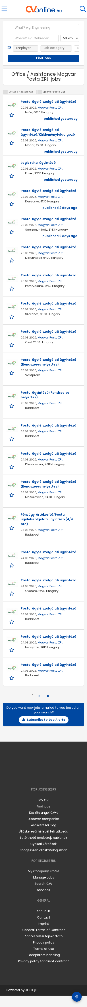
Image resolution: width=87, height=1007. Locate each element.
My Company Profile (43, 871)
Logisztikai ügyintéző (38, 162)
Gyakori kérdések (43, 844)
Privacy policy (43, 942)
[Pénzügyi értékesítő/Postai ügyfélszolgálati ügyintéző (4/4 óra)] (12, 517)
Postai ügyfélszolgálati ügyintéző (48, 101)
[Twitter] (54, 776)
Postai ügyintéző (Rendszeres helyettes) (45, 394)
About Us (43, 911)
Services (43, 890)
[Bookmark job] (12, 114)
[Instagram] (40, 776)
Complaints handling (43, 955)
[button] (10, 47)
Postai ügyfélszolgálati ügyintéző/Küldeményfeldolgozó (48, 132)
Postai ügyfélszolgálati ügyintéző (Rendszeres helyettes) (48, 362)
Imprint (43, 923)
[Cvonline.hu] (44, 7)
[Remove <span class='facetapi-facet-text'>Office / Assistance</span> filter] (6, 92)
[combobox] (46, 27)
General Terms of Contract (43, 930)
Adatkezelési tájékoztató (44, 936)
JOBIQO (31, 990)
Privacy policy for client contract (43, 961)
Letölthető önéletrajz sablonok (43, 837)
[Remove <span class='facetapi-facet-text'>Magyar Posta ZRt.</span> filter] (40, 92)
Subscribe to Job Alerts (46, 719)
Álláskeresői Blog (43, 825)
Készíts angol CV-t (43, 812)
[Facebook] (33, 776)
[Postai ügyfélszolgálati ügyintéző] (12, 105)
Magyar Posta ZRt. (50, 107)
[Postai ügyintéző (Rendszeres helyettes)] (12, 396)
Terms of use (43, 948)
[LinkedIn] (48, 776)
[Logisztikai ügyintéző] (12, 166)
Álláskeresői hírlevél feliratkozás (43, 831)
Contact (43, 917)
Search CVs (43, 883)
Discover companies (44, 819)
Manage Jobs (43, 877)
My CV (43, 800)
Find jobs (43, 806)
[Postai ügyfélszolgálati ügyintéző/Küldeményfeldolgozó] (12, 133)
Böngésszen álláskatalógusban (43, 850)
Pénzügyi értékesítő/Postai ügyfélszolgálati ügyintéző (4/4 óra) (47, 519)
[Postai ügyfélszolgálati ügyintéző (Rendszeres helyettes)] (12, 363)
